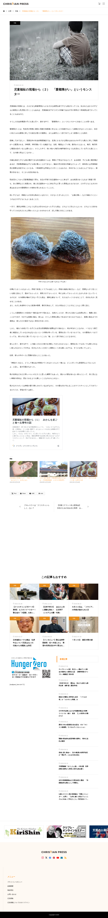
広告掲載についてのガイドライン (18, 902)
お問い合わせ (11, 894)
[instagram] (43, 858)
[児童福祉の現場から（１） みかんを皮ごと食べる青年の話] (83, 469)
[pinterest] (54, 858)
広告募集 (10, 898)
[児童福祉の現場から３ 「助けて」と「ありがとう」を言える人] (24, 469)
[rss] (65, 858)
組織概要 (10, 886)
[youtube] (58, 858)
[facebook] (50, 858)
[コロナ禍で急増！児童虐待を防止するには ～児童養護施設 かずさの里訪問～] (54, 469)
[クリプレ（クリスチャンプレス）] (15, 3)
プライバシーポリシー (14, 882)
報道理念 (10, 890)
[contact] (62, 858)
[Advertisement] (54, 543)
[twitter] (46, 858)
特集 (15, 23)
